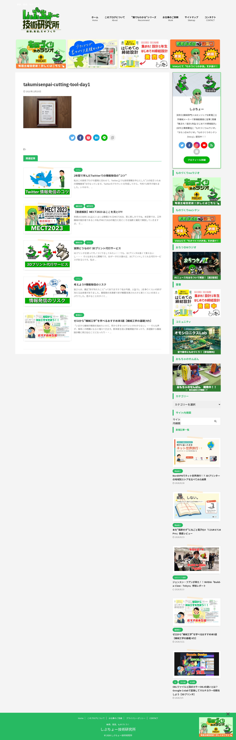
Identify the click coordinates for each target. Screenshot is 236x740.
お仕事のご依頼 (170, 18)
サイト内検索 (176, 421)
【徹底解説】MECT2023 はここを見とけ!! (98, 212)
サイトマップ (191, 18)
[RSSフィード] (211, 145)
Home (80, 718)
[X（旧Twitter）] (182, 145)
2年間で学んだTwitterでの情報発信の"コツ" (100, 175)
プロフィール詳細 (197, 159)
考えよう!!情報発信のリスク (90, 284)
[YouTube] (204, 145)
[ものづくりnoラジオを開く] (216, 727)
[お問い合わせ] (196, 151)
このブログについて (115, 18)
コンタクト (210, 18)
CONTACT (153, 718)
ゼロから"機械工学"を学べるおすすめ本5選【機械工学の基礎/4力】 (113, 321)
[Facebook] (189, 145)
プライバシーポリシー (135, 718)
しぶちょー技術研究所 (118, 729)
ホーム (95, 18)
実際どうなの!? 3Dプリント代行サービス (97, 248)
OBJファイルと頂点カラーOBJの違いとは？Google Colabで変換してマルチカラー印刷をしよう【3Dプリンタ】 (196, 690)
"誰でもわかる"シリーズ (143, 18)
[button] (228, 714)
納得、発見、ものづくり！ (118, 724)
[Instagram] (196, 145)
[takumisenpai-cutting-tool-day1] (96, 137)
